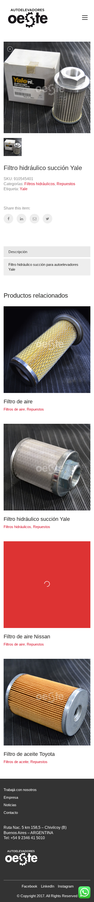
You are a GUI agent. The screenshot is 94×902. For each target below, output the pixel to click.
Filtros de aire (14, 409)
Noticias (10, 805)
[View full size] (9, 49)
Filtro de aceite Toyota (29, 754)
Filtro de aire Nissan (27, 637)
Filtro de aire (18, 402)
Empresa (11, 797)
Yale (23, 189)
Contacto (11, 812)
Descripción (17, 252)
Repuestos (66, 184)
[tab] (47, 251)
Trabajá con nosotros (20, 790)
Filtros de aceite (16, 762)
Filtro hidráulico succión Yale (37, 519)
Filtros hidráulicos (39, 184)
